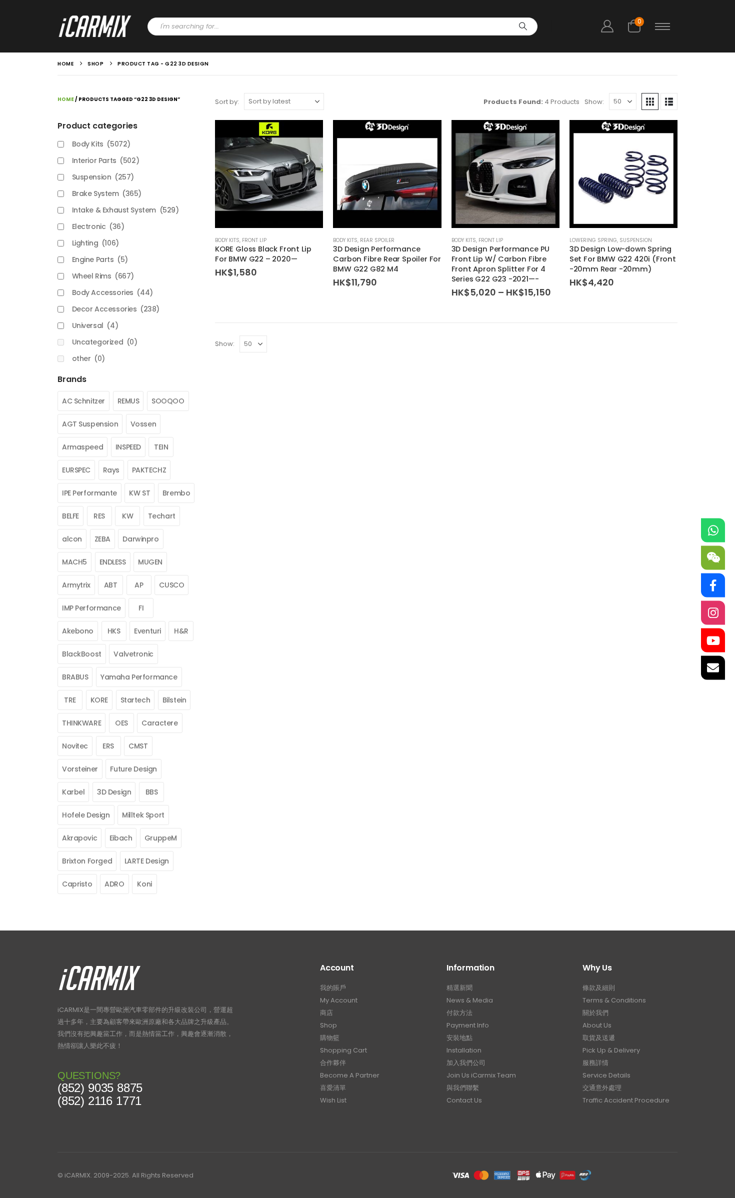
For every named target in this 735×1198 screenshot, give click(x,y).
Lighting (95, 243)
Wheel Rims (103, 276)
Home (66, 99)
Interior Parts (106, 161)
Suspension (636, 240)
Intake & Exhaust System (125, 210)
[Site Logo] (95, 26)
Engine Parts (100, 259)
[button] (650, 101)
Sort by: (227, 101)
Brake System (107, 193)
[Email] (713, 668)
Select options (543, 137)
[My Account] (607, 26)
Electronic (98, 227)
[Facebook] (713, 586)
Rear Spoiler (377, 240)
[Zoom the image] (100, 968)
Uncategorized (105, 342)
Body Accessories (112, 293)
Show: (594, 101)
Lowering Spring (593, 240)
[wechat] (713, 558)
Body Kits (227, 240)
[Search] (523, 26)
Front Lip (254, 240)
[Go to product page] (269, 174)
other (88, 359)
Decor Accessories (116, 309)
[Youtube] (713, 640)
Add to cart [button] (307, 137)
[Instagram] (713, 613)
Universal (95, 325)
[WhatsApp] (713, 530)
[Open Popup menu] (662, 26)
